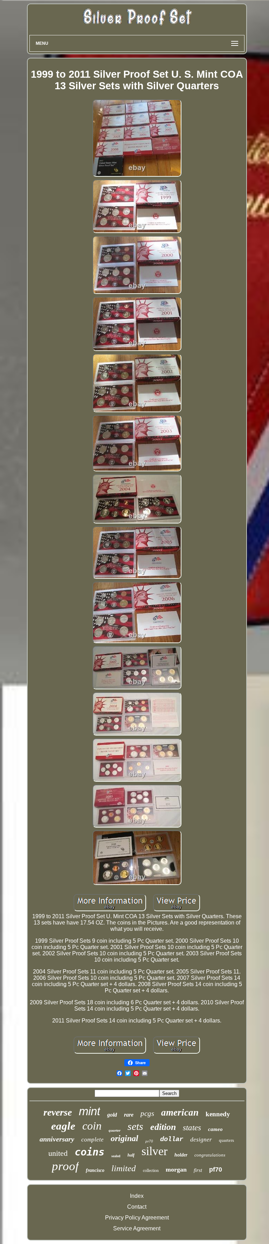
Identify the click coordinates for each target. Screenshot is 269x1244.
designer (201, 1139)
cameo (215, 1129)
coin (92, 1125)
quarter (114, 1130)
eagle (63, 1126)
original (124, 1138)
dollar (171, 1139)
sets (135, 1126)
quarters (226, 1140)
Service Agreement (136, 1228)
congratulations (209, 1155)
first (198, 1170)
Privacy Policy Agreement (137, 1218)
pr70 (149, 1141)
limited (123, 1168)
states (192, 1127)
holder (180, 1155)
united (58, 1153)
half (130, 1155)
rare (128, 1115)
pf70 (215, 1169)
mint (89, 1111)
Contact (136, 1207)
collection (151, 1170)
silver (154, 1151)
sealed (115, 1156)
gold (112, 1115)
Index (137, 1196)
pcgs (147, 1113)
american (180, 1112)
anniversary (57, 1139)
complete (92, 1139)
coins (89, 1152)
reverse (57, 1112)
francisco (95, 1170)
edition (163, 1127)
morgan (176, 1169)
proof (65, 1166)
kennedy (218, 1114)
